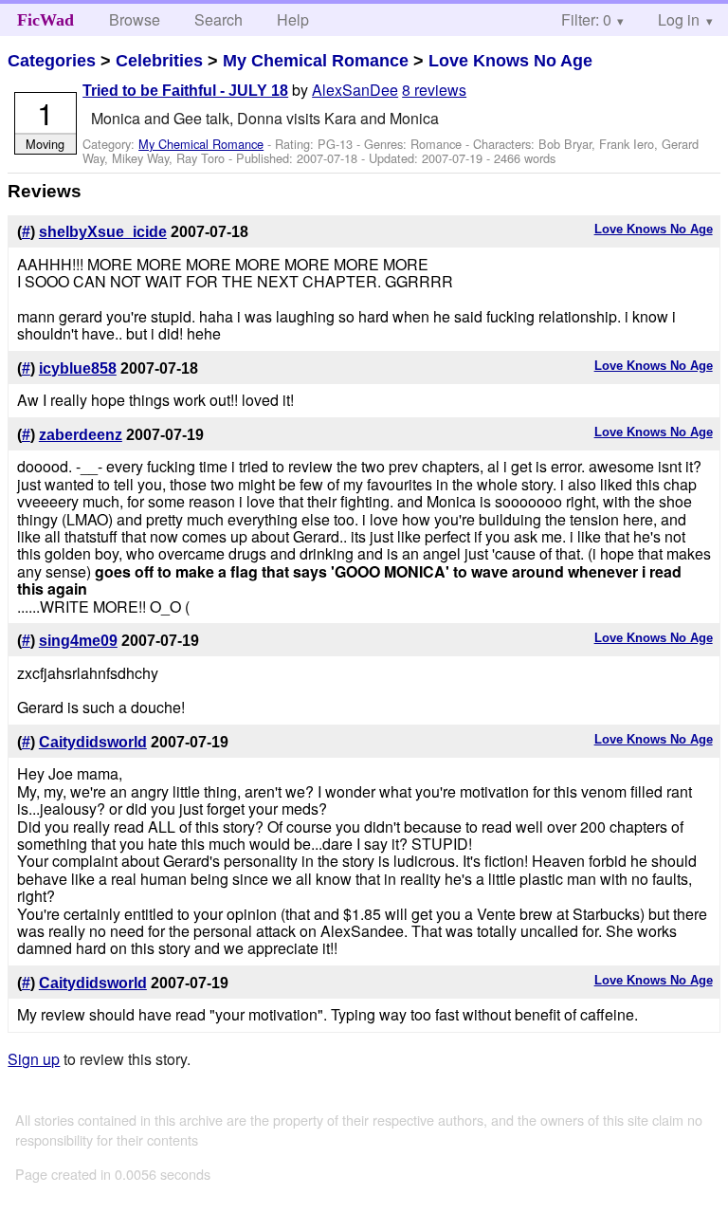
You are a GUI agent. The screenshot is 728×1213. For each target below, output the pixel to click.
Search (218, 19)
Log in (679, 19)
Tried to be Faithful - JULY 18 (185, 91)
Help (293, 19)
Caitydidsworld (93, 742)
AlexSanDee (355, 90)
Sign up (34, 1059)
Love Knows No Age (510, 60)
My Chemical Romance (316, 60)
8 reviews (434, 90)
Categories (52, 60)
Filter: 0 (586, 19)
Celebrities (159, 60)
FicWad (45, 19)
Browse (134, 19)
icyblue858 (78, 368)
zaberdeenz (80, 435)
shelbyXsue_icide (103, 232)
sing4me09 (78, 641)
